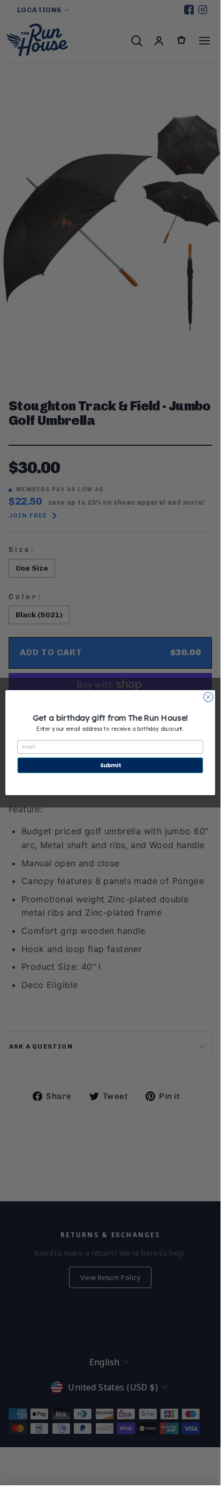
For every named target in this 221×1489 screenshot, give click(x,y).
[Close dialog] (208, 697)
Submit (110, 765)
